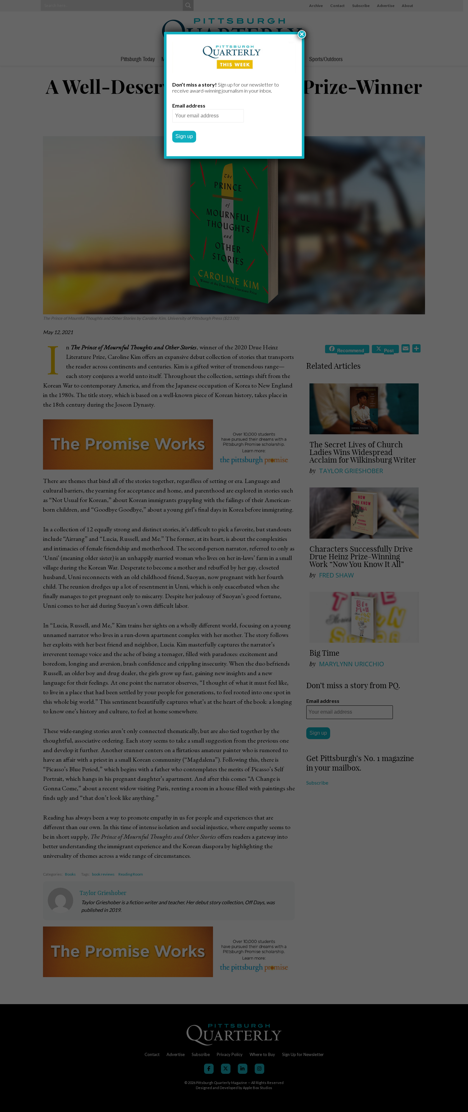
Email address (188, 105)
